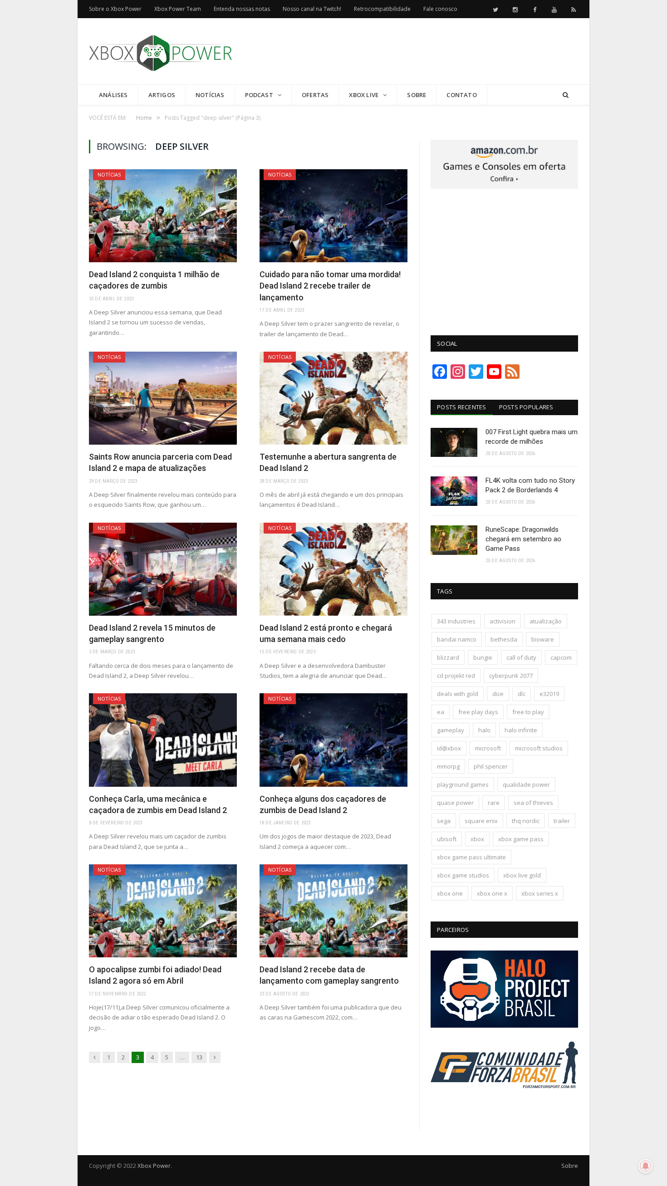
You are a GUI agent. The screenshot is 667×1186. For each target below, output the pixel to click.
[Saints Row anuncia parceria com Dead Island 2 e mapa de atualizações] (163, 398)
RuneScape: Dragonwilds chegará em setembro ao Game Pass (523, 539)
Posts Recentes (461, 407)
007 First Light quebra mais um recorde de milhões (532, 437)
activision (502, 621)
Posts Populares (526, 407)
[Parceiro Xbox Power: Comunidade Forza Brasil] (504, 1105)
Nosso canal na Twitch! (312, 9)
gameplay (450, 730)
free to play (528, 712)
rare (494, 803)
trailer (562, 821)
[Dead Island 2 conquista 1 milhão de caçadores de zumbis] (163, 215)
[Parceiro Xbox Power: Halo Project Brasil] (504, 1025)
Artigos (161, 95)
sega (444, 821)
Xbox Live (363, 95)
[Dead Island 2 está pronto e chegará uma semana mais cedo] (333, 569)
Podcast (259, 95)
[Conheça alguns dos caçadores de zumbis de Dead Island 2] (333, 739)
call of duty (521, 657)
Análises (113, 95)
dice (498, 694)
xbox (477, 839)
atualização (546, 621)
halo (484, 730)
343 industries (456, 621)
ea (440, 712)
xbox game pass (521, 839)
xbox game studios (463, 875)
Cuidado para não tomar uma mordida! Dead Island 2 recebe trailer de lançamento (330, 286)
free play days (478, 712)
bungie (482, 657)
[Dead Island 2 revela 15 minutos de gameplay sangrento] (163, 569)
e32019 (549, 694)
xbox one (450, 893)
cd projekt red (456, 675)
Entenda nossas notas (242, 9)
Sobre (416, 95)
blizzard (448, 657)
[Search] (565, 95)
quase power (455, 803)
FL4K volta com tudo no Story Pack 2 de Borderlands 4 (530, 485)
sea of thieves (533, 803)
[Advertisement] (413, 51)
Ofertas (315, 95)
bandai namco (456, 639)
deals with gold (457, 694)
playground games (463, 784)
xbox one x (492, 893)
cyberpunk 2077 (511, 675)
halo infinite (521, 730)
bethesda (503, 639)
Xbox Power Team (177, 9)
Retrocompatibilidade (382, 9)
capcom (561, 657)
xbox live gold (522, 875)
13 (199, 1057)
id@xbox (449, 748)
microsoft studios (539, 748)
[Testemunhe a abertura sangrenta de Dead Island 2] (333, 398)
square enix (481, 821)
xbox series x (539, 893)
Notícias (210, 95)
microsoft (488, 748)
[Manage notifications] (645, 1166)
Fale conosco (440, 9)
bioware (542, 639)
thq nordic (525, 821)
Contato (461, 95)
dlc (521, 694)
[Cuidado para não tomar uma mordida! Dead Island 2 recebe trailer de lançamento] (333, 215)
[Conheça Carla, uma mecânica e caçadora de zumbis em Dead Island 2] (163, 739)
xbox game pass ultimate (471, 857)
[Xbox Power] (160, 51)
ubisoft (446, 839)
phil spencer (491, 766)
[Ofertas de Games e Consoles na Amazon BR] (504, 186)
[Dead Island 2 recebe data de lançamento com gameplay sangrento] (333, 910)
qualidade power (526, 784)
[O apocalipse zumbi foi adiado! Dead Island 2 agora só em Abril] (163, 910)
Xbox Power (154, 1165)
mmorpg (448, 766)
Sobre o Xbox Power (115, 9)
